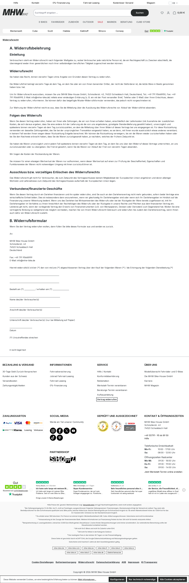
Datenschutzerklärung (108, 562)
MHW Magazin (151, 385)
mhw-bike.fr (102, 548)
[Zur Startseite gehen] (15, 12)
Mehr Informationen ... (87, 579)
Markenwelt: (16, 31)
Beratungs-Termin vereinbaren (112, 390)
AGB (124, 562)
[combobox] (84, 12)
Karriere (148, 381)
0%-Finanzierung (61, 3)
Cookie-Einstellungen (43, 562)
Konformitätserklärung (108, 376)
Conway (120, 31)
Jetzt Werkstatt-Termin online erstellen (163, 472)
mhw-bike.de (59, 548)
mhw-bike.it (115, 548)
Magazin (151, 3)
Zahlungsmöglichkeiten (14, 385)
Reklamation (103, 381)
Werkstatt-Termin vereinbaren (111, 385)
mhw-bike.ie (129, 548)
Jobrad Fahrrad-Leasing (62, 376)
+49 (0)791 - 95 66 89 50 (156, 435)
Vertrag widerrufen (107, 399)
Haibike (66, 31)
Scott (50, 31)
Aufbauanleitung (105, 394)
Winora (102, 31)
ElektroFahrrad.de (114, 552)
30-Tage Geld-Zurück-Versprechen (20, 371)
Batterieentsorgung (66, 562)
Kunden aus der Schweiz (15, 376)
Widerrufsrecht (86, 562)
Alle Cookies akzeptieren (172, 579)
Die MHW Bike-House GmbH (158, 376)
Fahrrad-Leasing (91, 3)
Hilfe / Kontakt (104, 371)
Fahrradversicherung (60, 371)
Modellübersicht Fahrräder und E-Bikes (163, 371)
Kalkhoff (84, 31)
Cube (35, 31)
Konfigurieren (117, 579)
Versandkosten (10, 381)
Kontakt (35, 3)
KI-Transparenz (149, 562)
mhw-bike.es (89, 548)
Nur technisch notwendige (142, 579)
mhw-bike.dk (98, 552)
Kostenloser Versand (123, 3)
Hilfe (15, 3)
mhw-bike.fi (84, 552)
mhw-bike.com (74, 548)
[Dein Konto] (168, 12)
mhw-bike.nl (71, 552)
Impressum (133, 562)
